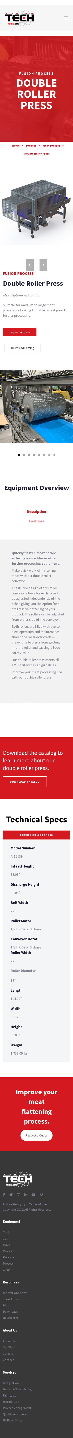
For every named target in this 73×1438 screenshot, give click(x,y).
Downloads (10, 1311)
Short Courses (12, 1299)
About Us (9, 1341)
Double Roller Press (37, 153)
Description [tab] (36, 511)
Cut (5, 1238)
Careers (8, 1353)
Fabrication (10, 1395)
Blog (6, 1305)
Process (31, 145)
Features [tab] (36, 521)
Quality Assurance (15, 1414)
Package (8, 1257)
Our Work (9, 1347)
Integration (11, 1383)
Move (6, 1245)
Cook (6, 1232)
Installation (11, 1402)
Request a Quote (36, 1135)
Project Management (17, 1408)
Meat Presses (51, 145)
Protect (8, 1263)
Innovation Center (15, 1293)
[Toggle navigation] (57, 17)
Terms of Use (38, 1204)
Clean (7, 1270)
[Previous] (30, 265)
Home (16, 145)
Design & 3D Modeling (17, 1389)
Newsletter (10, 1318)
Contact (8, 1360)
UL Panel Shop (12, 1420)
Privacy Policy (12, 1204)
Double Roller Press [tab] (36, 834)
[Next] (43, 265)
